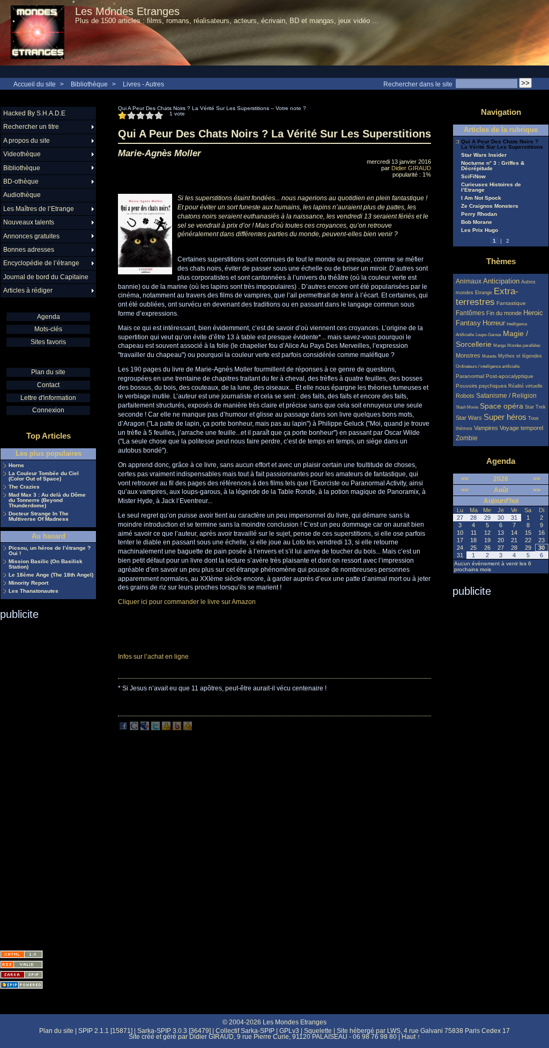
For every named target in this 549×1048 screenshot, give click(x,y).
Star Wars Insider (484, 155)
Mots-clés (48, 329)
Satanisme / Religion (506, 395)
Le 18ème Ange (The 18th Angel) (51, 575)
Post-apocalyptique (509, 376)
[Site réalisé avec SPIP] (21, 985)
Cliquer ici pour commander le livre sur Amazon (187, 602)
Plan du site (48, 372)
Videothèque (22, 154)
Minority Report (28, 583)
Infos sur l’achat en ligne (153, 656)
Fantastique (511, 303)
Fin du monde (504, 313)
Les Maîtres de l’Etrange (38, 209)
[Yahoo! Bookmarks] (166, 728)
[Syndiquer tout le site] (21, 964)
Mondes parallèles (523, 345)
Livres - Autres (143, 84)
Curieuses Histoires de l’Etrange (491, 187)
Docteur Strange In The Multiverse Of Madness (39, 516)
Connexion (48, 410)
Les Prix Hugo (479, 230)
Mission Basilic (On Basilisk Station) (46, 564)
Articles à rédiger (28, 290)
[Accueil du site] (37, 32)
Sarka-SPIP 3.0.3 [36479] (174, 1031)
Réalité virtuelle (525, 386)
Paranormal (470, 376)
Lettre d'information (48, 398)
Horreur (494, 323)
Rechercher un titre (31, 126)
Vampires (486, 428)
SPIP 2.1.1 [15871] (105, 1031)
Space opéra (501, 406)
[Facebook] (123, 728)
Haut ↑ (411, 1036)
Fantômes (470, 312)
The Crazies (24, 487)
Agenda (48, 317)
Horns (16, 465)
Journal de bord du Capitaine (45, 277)
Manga (499, 345)
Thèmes (501, 261)
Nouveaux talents (28, 222)
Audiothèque (22, 195)
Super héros (505, 416)
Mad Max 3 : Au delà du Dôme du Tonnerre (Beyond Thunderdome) (47, 500)
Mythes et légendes (520, 356)
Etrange (483, 292)
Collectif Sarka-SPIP (245, 1031)
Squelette (318, 1031)
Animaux (469, 281)
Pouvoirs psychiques (481, 386)
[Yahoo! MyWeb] (187, 728)
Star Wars (469, 417)
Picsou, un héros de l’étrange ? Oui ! (50, 550)
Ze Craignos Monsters (489, 206)
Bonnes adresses (28, 249)
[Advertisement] (43, 782)
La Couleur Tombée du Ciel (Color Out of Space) (44, 476)
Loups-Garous (488, 334)
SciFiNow (473, 176)
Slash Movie (467, 407)
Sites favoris (48, 342)
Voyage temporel (521, 428)
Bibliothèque (89, 84)
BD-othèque (21, 181)
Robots (465, 395)
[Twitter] (155, 728)
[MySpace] (144, 728)
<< (465, 479)
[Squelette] (21, 975)
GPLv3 (289, 1031)
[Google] (134, 728)
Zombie (467, 437)
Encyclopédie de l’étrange (41, 263)
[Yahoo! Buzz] (177, 728)
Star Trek (535, 407)
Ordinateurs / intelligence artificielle (488, 366)
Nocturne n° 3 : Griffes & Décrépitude (492, 166)
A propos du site (26, 140)
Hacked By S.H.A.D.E (34, 113)
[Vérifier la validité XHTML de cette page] (21, 954)
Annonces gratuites (31, 236)
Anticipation (501, 281)
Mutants (489, 356)
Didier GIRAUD (411, 168)
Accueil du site (34, 84)
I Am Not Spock (481, 198)
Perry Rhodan (479, 214)
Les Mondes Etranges (127, 11)
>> (536, 479)
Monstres (468, 355)
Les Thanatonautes (33, 591)
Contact (48, 385)
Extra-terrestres (487, 296)
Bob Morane (476, 222)
